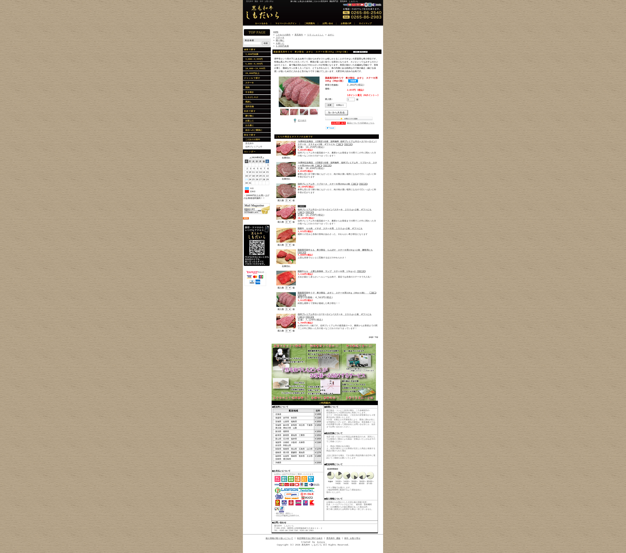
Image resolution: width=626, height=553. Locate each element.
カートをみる (261, 23)
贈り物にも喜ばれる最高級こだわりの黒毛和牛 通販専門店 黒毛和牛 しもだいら (337, 1)
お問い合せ (327, 23)
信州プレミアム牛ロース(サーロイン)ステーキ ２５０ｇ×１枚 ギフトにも (335, 314)
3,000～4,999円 (254, 59)
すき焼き (249, 92)
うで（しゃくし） (315, 35)
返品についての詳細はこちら (360, 123)
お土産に (249, 125)
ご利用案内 (309, 23)
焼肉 (247, 87)
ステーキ (249, 82)
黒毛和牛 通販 (333, 538)
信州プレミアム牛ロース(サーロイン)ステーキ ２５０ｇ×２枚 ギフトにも (335, 209)
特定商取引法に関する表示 (309, 538)
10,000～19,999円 (255, 68)
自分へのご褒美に (253, 130)
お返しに (249, 120)
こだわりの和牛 (252, 139)
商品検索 (249, 40)
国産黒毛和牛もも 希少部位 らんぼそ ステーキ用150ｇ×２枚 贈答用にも (335, 250)
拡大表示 (302, 120)
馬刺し (248, 102)
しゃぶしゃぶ (251, 97)
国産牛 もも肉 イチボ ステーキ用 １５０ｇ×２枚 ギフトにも (330, 228)
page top (373, 337)
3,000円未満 (251, 54)
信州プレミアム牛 (253, 146)
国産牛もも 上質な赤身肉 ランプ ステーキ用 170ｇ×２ (327, 271)
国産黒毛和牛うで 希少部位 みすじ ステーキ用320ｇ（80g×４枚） (334, 293)
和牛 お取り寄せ (352, 538)
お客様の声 (346, 23)
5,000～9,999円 (254, 64)
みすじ (331, 35)
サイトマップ (365, 23)
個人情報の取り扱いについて (279, 538)
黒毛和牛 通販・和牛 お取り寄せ (260, 1)
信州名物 (249, 106)
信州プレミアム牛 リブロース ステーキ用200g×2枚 (324, 184)
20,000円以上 (252, 73)
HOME (275, 32)
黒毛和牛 (249, 143)
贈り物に (249, 116)
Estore (321, 542)
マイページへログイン (286, 23)
